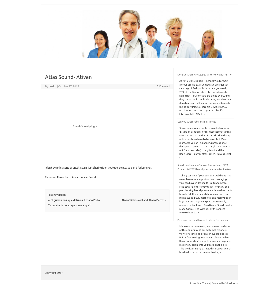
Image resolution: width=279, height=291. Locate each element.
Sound (92, 177)
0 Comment (163, 86)
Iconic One (196, 283)
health (52, 86)
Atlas (84, 177)
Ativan (60, 177)
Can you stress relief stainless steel (196, 121)
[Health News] (133, 56)
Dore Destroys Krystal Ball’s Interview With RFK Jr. (204, 74)
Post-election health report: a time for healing (202, 220)
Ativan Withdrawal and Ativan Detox (144, 200)
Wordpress (231, 283)
